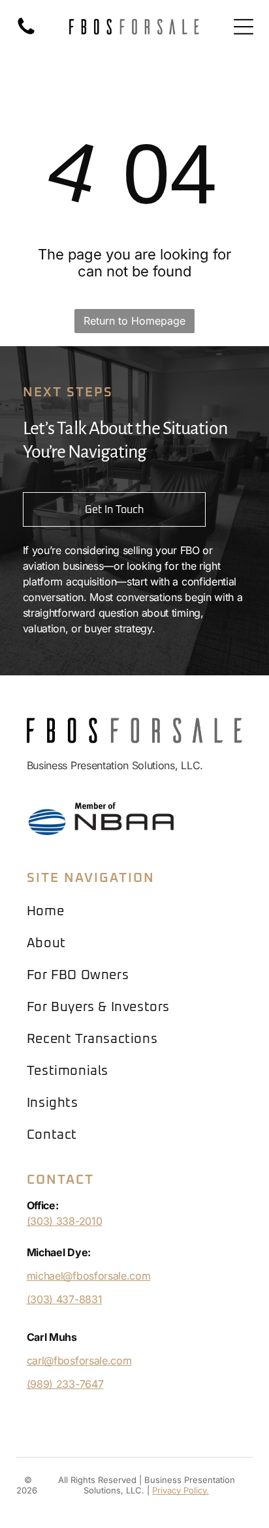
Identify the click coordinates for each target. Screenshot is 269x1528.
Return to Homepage (134, 320)
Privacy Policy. (180, 1490)
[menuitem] (135, 912)
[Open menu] (243, 27)
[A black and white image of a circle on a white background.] (26, 33)
